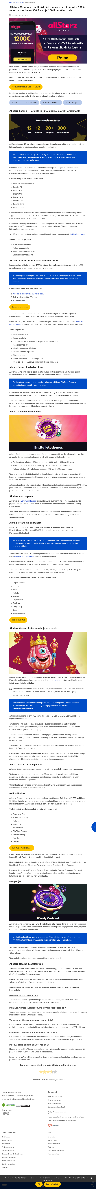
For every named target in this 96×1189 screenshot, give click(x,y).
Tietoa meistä (52, 1140)
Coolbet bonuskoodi (54, 1100)
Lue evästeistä (52, 1184)
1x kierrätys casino (77, 234)
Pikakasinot (6, 1144)
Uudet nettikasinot (8, 1161)
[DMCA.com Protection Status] (23, 1107)
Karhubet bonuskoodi (55, 1097)
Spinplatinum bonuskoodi (56, 1107)
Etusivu (11, 2)
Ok (39, 1184)
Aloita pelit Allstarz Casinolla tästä (26, 87)
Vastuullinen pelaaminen (56, 1150)
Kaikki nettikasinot (8, 1164)
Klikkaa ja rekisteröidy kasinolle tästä (28, 294)
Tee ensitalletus (18, 620)
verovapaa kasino (28, 501)
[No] (93, 1182)
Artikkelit (5, 1167)
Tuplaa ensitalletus (20, 307)
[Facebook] (7, 1114)
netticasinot (58, 680)
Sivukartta (51, 1137)
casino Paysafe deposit (24, 556)
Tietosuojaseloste (54, 1144)
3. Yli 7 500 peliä (72, 103)
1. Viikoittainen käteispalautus (24, 103)
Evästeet (51, 1147)
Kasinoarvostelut (53, 1154)
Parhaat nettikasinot (9, 1157)
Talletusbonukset (8, 1147)
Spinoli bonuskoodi (54, 1103)
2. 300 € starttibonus (51, 103)
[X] (4, 1114)
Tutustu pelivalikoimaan (21, 848)
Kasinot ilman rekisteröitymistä (12, 1154)
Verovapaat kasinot (8, 1150)
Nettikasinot (19, 2)
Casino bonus (7, 1140)
